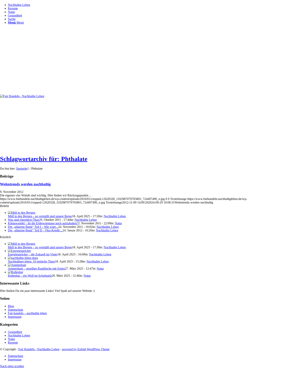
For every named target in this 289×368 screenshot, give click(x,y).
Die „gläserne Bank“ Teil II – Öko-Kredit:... (35, 230)
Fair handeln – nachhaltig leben (27, 313)
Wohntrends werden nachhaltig (25, 184)
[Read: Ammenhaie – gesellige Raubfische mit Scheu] (17, 265)
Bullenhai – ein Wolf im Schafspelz (30, 275)
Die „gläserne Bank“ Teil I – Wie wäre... (33, 226)
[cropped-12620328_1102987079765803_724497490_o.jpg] (22, 96)
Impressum (14, 316)
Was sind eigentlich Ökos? (24, 219)
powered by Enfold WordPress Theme (86, 349)
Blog (11, 306)
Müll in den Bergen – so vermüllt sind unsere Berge (40, 216)
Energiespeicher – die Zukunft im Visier (32, 254)
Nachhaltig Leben (115, 216)
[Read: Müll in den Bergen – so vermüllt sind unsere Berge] (21, 212)
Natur (118, 223)
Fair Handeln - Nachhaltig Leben (38, 349)
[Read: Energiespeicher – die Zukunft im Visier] (19, 250)
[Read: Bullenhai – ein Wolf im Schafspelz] (15, 272)
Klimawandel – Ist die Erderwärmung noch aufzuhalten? (43, 223)
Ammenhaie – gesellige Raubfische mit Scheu (36, 268)
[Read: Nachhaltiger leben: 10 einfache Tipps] (23, 258)
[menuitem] (148, 5)
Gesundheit (15, 332)
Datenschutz (15, 309)
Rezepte (13, 342)
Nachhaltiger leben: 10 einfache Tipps (31, 261)
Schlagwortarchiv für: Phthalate (43, 158)
